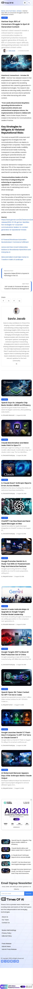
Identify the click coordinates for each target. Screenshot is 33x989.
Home (3, 11)
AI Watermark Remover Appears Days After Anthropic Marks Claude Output (16, 775)
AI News (19, 11)
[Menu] (25, 3)
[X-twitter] (5, 961)
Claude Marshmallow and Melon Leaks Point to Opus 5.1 (15, 444)
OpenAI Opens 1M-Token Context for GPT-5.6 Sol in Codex (15, 693)
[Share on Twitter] (9, 301)
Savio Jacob (12, 51)
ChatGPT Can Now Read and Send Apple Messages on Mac (15, 522)
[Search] (29, 2)
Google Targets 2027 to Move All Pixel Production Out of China (15, 653)
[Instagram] (14, 961)
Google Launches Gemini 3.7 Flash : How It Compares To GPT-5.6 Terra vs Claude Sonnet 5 (16, 735)
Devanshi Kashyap (9, 455)
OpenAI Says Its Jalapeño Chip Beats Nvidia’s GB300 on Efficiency (16, 403)
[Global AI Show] (16, 814)
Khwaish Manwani (8, 415)
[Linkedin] (16, 363)
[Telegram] (11, 961)
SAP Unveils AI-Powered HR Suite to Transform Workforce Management (16, 288)
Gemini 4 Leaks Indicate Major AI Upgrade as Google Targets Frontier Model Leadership (15, 612)
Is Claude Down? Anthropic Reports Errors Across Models (16, 484)
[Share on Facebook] (3, 301)
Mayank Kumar (8, 576)
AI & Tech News (11, 11)
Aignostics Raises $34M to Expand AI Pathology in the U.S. (16, 274)
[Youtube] (17, 961)
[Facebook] (2, 961)
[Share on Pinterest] (14, 301)
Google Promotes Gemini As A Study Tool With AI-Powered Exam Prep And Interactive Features (15, 564)
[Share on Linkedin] (19, 301)
